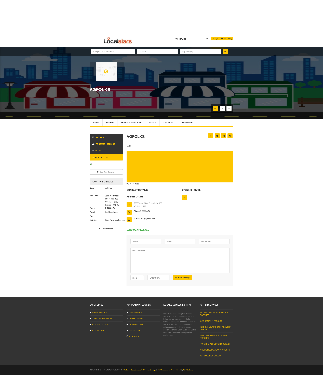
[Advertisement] (161, 17)
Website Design (149, 370)
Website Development (133, 370)
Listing (110, 122)
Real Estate (135, 336)
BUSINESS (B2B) (136, 324)
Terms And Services (102, 318)
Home (96, 122)
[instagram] (230, 135)
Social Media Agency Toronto (215, 350)
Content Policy (100, 324)
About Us (168, 122)
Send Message (184, 277)
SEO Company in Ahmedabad (169, 370)
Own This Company (107, 172)
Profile (100, 137)
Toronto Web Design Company (215, 344)
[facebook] (211, 135)
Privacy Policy (99, 312)
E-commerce (135, 312)
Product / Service (105, 144)
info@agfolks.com (148, 218)
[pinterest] (223, 135)
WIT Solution (188, 370)
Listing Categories (131, 122)
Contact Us (187, 122)
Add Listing (227, 38)
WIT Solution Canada (210, 355)
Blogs (152, 122)
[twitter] (217, 135)
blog (98, 150)
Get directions (133, 183)
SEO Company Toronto (211, 321)
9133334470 (145, 211)
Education (134, 330)
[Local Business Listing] (118, 43)
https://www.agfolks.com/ (115, 220)
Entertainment (137, 318)
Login (215, 38)
